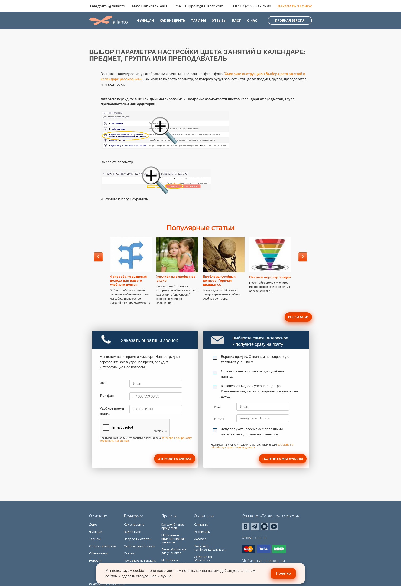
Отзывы (219, 20)
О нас (252, 20)
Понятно (283, 573)
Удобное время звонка (112, 411)
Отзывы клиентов (102, 546)
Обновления (98, 553)
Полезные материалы (140, 560)
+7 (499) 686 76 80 (255, 6)
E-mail (219, 419)
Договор (200, 539)
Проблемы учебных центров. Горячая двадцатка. (219, 280)
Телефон (107, 396)
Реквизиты (202, 532)
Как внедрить (172, 20)
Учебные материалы (139, 546)
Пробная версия (289, 20)
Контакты (201, 524)
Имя (103, 383)
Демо (93, 524)
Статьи (129, 553)
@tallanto (116, 6)
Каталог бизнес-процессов (173, 526)
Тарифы (198, 20)
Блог (236, 20)
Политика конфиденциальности (210, 548)
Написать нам (154, 6)
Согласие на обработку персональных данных (205, 562)
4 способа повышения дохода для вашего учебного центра (128, 280)
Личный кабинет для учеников (173, 551)
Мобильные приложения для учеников (173, 538)
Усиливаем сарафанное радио (175, 278)
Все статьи (298, 317)
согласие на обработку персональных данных (252, 446)
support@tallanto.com (203, 6)
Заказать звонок (295, 6)
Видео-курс (132, 532)
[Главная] (108, 20)
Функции (145, 20)
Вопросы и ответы (137, 539)
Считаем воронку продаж (270, 277)
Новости (95, 560)
